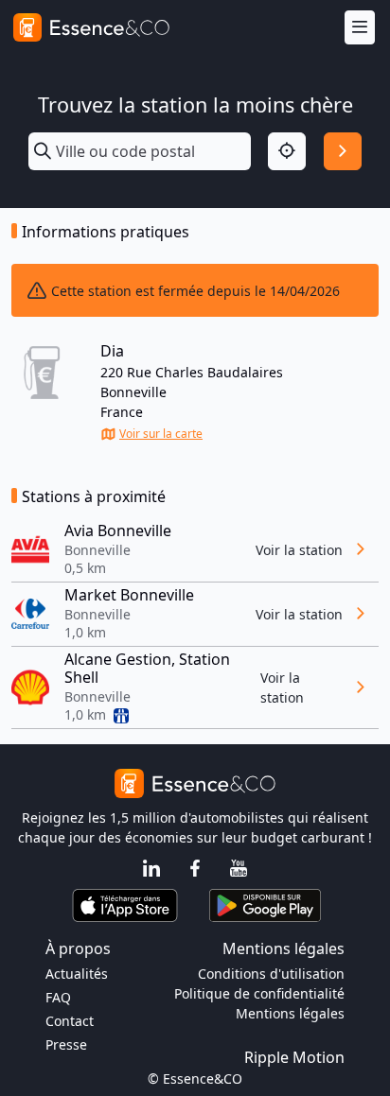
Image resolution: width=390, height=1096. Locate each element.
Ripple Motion (294, 1057)
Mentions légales (290, 1013)
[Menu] (360, 27)
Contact (69, 1021)
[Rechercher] (343, 151)
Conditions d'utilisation (271, 974)
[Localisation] (287, 151)
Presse (66, 1044)
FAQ (58, 997)
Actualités (76, 974)
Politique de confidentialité (259, 993)
